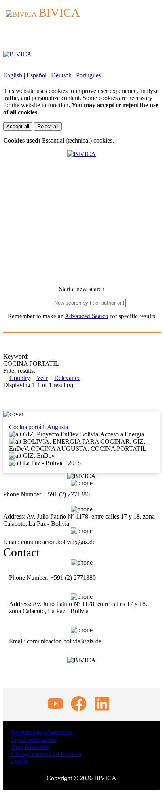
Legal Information (33, 739)
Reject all (48, 126)
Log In (19, 761)
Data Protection (30, 746)
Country (19, 377)
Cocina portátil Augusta (38, 427)
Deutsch (61, 75)
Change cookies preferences (46, 754)
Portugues (88, 75)
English (12, 75)
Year (42, 377)
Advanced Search (86, 316)
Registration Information (41, 732)
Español (37, 75)
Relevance (67, 377)
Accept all (17, 126)
